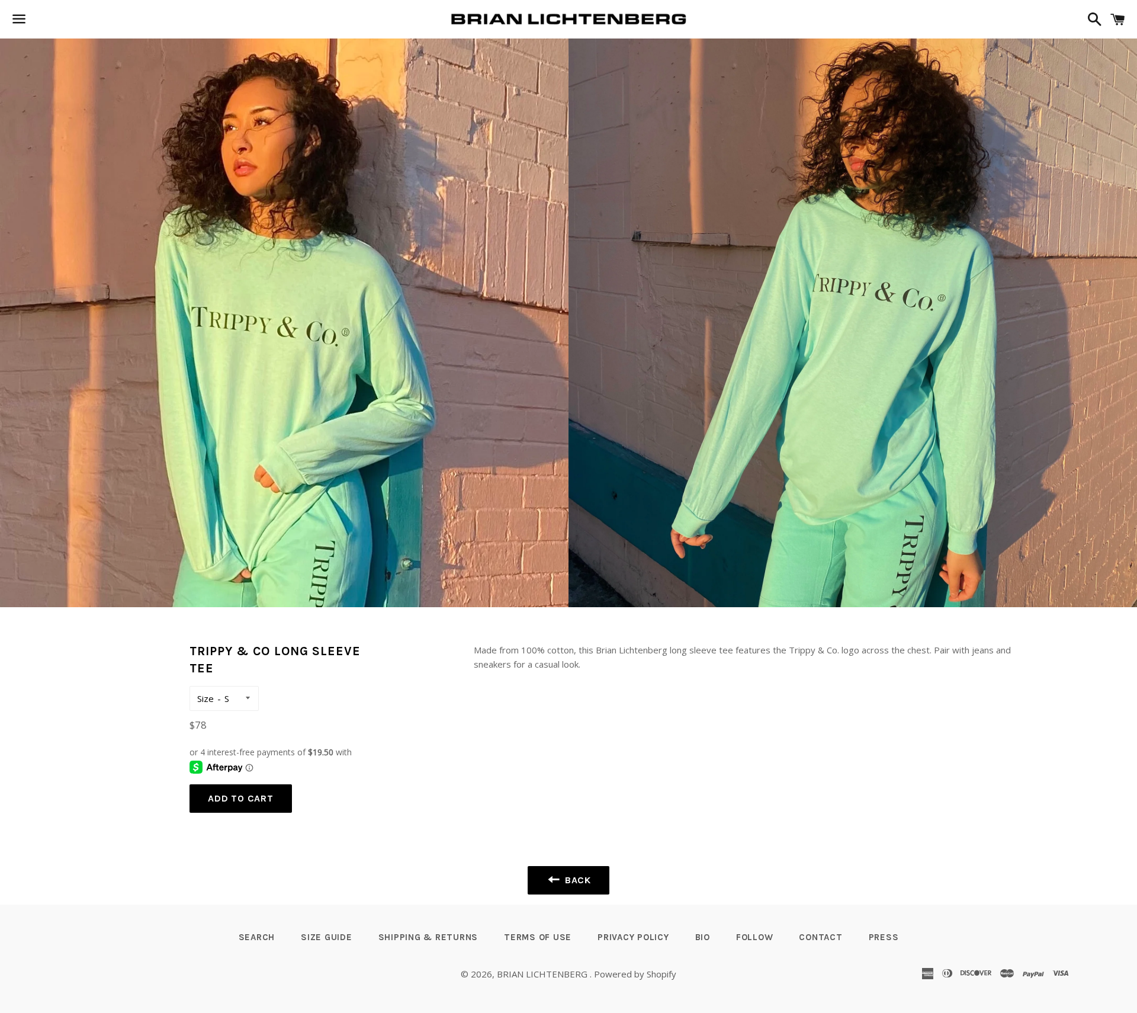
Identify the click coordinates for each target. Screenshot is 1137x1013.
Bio (702, 937)
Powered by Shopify (635, 974)
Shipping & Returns (428, 937)
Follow (754, 937)
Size (205, 698)
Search (257, 937)
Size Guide (326, 937)
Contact (820, 937)
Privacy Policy (633, 937)
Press (884, 937)
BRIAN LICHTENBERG (543, 974)
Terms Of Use (537, 937)
